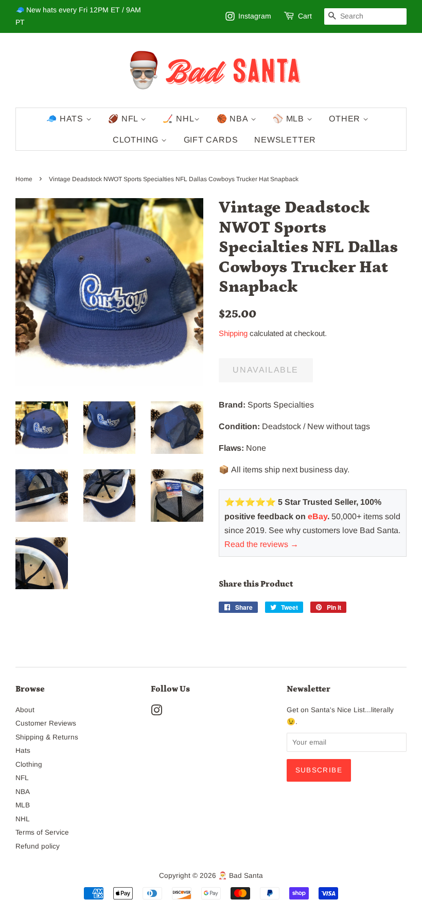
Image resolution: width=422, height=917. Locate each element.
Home (23, 179)
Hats (22, 750)
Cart (305, 16)
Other (346, 118)
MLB (22, 805)
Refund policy (37, 846)
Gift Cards (211, 139)
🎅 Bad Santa (240, 875)
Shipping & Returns (46, 737)
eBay (317, 516)
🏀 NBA (234, 118)
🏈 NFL (124, 118)
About (24, 710)
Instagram (254, 16)
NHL (22, 819)
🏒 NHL (178, 118)
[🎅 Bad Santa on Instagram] (156, 712)
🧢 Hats (66, 118)
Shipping (233, 333)
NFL (22, 778)
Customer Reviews (45, 723)
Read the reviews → (261, 544)
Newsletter (285, 139)
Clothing (137, 139)
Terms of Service (42, 832)
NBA (22, 792)
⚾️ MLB (290, 118)
